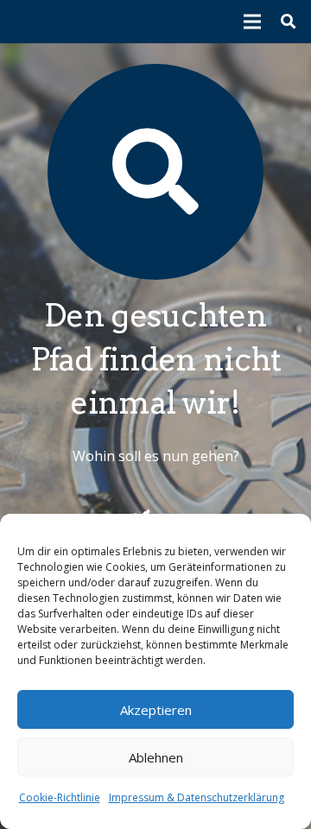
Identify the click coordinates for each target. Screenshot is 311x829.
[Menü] (253, 21)
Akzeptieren (156, 709)
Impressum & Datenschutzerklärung (196, 797)
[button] (288, 21)
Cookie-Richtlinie (59, 797)
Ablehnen (156, 757)
